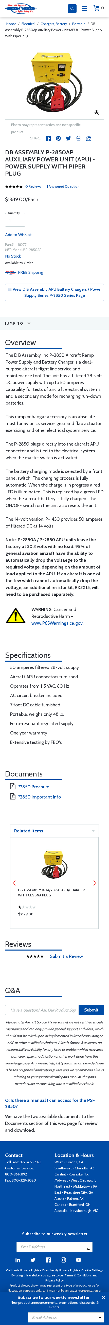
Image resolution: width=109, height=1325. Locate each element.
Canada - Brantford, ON (72, 1204)
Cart (102, 8)
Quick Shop (54, 915)
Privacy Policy (54, 1280)
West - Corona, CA (69, 1162)
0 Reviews (33, 186)
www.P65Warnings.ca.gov (57, 623)
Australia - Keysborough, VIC (76, 1210)
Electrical (28, 24)
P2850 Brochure (33, 786)
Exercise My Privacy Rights (60, 1270)
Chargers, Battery (54, 24)
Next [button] (94, 883)
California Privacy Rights (22, 1270)
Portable (78, 24)
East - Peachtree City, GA (74, 1192)
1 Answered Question (63, 186)
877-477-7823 (30, 1162)
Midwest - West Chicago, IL (75, 1180)
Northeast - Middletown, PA (76, 1186)
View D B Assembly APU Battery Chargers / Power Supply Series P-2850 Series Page (57, 292)
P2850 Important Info (39, 797)
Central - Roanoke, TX (71, 1174)
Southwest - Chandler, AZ (75, 1168)
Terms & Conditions (78, 1275)
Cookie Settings (92, 1270)
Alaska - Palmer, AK (69, 1198)
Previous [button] (14, 883)
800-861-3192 (16, 1174)
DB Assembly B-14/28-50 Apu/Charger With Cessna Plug (51, 892)
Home (11, 24)
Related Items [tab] (28, 831)
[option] (54, 82)
